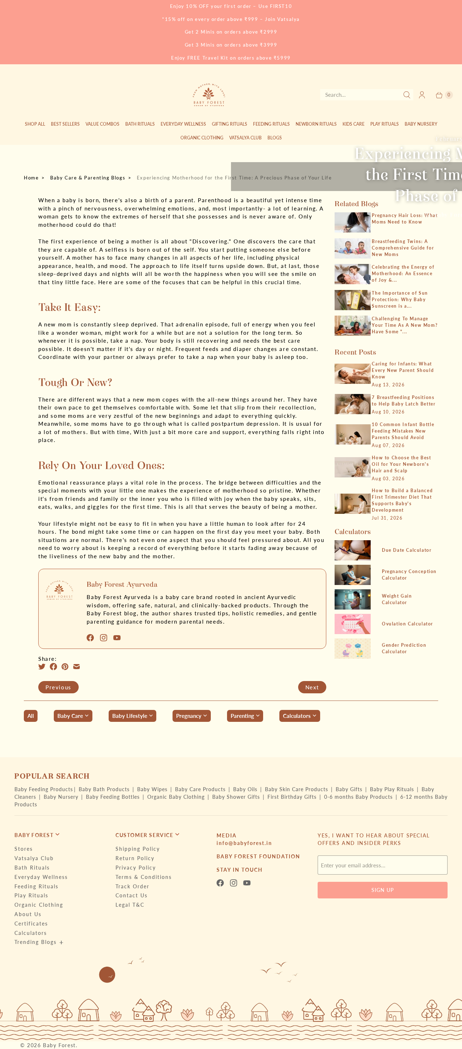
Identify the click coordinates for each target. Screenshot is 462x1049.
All (30, 715)
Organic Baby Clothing (176, 797)
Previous (58, 687)
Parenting (242, 715)
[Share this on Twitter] (44, 666)
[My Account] (422, 95)
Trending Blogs (35, 942)
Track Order (132, 886)
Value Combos (102, 124)
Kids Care (354, 124)
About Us (28, 914)
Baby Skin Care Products (297, 789)
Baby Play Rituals (393, 789)
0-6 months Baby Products (359, 797)
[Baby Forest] (209, 94)
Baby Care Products (201, 789)
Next (312, 687)
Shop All (35, 124)
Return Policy (135, 858)
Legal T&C (130, 905)
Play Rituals (384, 124)
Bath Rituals (140, 124)
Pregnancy (188, 715)
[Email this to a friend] (78, 666)
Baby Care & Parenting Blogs (87, 178)
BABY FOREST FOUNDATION (258, 856)
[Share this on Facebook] (55, 666)
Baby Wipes (153, 789)
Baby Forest (59, 1045)
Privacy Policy (136, 867)
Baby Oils (246, 789)
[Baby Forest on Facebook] (92, 637)
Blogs (274, 137)
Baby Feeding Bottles (113, 797)
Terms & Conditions (144, 877)
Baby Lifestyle (129, 715)
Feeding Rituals (271, 124)
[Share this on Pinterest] (67, 666)
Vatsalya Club (245, 137)
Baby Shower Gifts (237, 797)
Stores (23, 849)
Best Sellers (65, 124)
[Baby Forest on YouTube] (119, 637)
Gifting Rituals (229, 124)
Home (31, 178)
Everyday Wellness (183, 124)
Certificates (31, 923)
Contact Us (132, 895)
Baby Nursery (421, 124)
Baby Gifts (350, 789)
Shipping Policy (138, 849)
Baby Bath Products (105, 789)
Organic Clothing (201, 137)
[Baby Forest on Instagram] (106, 637)
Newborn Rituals (316, 124)
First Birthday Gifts (292, 797)
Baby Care (70, 715)
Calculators (297, 715)
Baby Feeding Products (43, 789)
